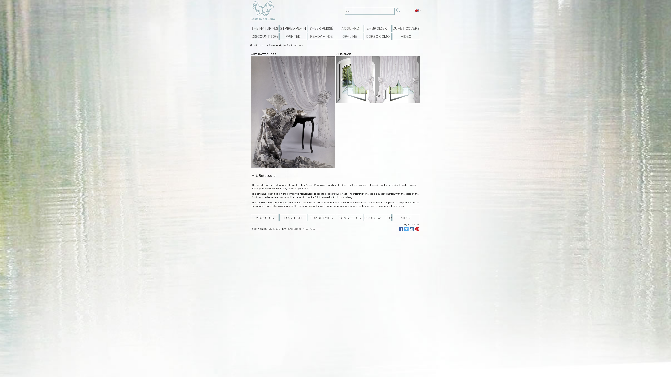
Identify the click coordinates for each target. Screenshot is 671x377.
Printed (293, 36)
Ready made (321, 36)
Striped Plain (293, 28)
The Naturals (264, 28)
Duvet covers (406, 28)
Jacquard (349, 28)
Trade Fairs (321, 218)
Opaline (349, 36)
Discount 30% (265, 36)
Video (406, 36)
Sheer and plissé (278, 45)
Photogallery (378, 218)
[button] (342, 79)
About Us (265, 218)
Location (293, 218)
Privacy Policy (309, 229)
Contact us (349, 218)
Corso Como (378, 36)
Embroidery (378, 28)
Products (260, 45)
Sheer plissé (321, 28)
